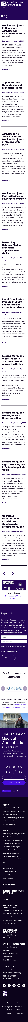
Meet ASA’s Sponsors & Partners (14, 811)
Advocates (7, 950)
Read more (5, 69)
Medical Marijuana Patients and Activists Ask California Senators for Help (13, 31)
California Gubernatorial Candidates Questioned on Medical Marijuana (13, 521)
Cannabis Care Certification (10, 931)
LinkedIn (14, 599)
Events (6, 899)
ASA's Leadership (9, 821)
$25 (8, 772)
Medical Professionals (10, 954)
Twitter (19, 596)
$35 (20, 766)
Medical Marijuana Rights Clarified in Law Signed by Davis (14, 196)
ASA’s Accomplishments (11, 808)
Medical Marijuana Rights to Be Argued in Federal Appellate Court (13, 465)
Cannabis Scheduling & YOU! (12, 843)
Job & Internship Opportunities (13, 818)
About (6, 805)
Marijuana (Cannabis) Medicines (14, 834)
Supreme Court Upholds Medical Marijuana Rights (12, 85)
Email (19, 1003)
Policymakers (7, 957)
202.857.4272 (7, 970)
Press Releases (8, 878)
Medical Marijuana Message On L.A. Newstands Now (13, 415)
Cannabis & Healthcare (11, 853)
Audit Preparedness (9, 924)
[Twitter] (4, 986)
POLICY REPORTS (10, 884)
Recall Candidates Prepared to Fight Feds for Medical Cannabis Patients (13, 303)
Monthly (15, 791)
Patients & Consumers (10, 947)
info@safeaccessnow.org (12, 973)
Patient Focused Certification (10, 906)
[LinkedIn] (23, 986)
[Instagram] (14, 986)
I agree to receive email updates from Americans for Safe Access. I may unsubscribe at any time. (13, 649)
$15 (20, 772)
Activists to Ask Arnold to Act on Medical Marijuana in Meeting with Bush (13, 139)
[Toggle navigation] (3, 8)
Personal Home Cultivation (12, 850)
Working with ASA (9, 824)
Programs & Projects (10, 815)
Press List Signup (8, 875)
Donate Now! (14, 782)
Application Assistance (11, 917)
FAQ (4, 862)
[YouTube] (18, 986)
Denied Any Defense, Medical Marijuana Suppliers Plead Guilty (12, 248)
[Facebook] (9, 986)
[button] (3, 688)
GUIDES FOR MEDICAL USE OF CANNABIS (13, 892)
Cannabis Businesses (10, 960)
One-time (6, 791)
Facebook (10, 596)
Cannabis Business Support (12, 914)
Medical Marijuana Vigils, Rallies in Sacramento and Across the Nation (13, 360)
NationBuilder (18, 1013)
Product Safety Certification (12, 920)
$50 (8, 766)
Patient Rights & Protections (12, 840)
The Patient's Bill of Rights (11, 847)
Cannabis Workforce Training (13, 911)
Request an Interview (10, 872)
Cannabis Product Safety (11, 837)
